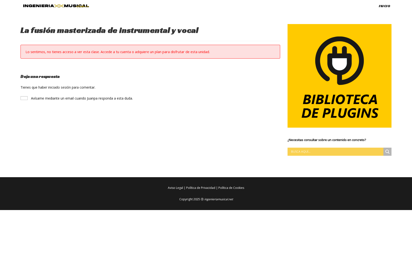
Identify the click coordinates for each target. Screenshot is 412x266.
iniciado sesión (59, 87)
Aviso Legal (175, 188)
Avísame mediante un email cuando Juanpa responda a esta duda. (81, 98)
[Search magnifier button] (387, 152)
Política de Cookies (231, 188)
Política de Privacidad (200, 188)
